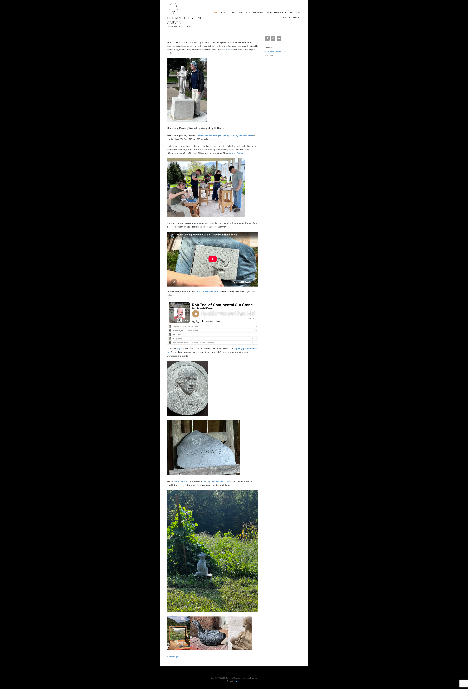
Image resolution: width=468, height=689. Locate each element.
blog (178, 348)
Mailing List (258, 12)
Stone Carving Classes (277, 12)
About (224, 12)
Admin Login (172, 656)
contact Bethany (181, 481)
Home (215, 12)
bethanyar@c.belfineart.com (216, 481)
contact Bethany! (237, 153)
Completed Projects (239, 12)
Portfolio (295, 12)
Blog (295, 18)
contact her (228, 49)
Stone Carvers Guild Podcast (208, 291)
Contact (286, 18)
